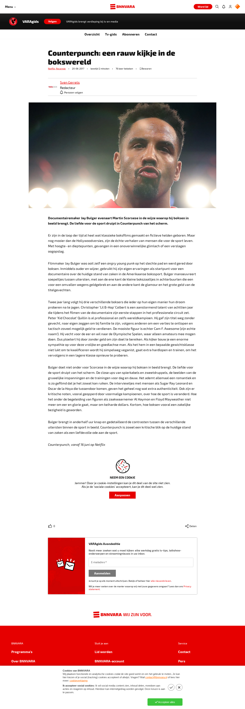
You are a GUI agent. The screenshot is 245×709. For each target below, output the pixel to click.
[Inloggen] (230, 7)
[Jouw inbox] (224, 7)
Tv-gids (111, 34)
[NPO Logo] (237, 6)
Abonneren (131, 34)
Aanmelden (102, 573)
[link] (52, 87)
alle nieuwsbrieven (161, 580)
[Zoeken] (217, 7)
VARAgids (30, 21)
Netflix (52, 68)
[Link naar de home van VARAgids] (13, 21)
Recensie (61, 68)
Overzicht (92, 34)
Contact (151, 34)
